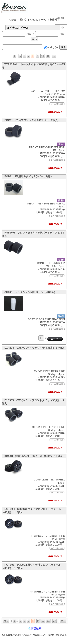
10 (42, 56)
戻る (6, 620)
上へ (62, 632)
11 (48, 56)
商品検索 (36, 628)
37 (54, 56)
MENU (61, 18)
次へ (63, 620)
